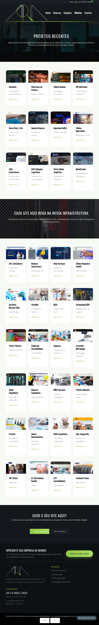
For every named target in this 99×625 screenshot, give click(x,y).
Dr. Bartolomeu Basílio (37, 479)
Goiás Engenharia (13, 391)
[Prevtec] (16, 423)
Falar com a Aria (79, 553)
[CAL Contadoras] (16, 253)
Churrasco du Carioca (36, 88)
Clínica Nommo (60, 86)
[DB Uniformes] (83, 76)
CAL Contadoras (15, 263)
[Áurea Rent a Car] (16, 117)
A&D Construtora (14, 170)
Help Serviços (59, 263)
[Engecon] (61, 335)
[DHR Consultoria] (61, 423)
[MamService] (83, 159)
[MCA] (61, 294)
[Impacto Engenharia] (38, 379)
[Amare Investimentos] (38, 423)
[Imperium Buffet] (61, 117)
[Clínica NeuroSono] (83, 117)
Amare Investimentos (37, 435)
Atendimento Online (88, 618)
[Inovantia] (16, 76)
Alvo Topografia (82, 434)
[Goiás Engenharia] (16, 379)
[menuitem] (48, 13)
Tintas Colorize (15, 345)
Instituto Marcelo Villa (14, 306)
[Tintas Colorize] (16, 335)
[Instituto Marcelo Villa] (16, 294)
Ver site (13, 99)
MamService (81, 169)
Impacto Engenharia (35, 391)
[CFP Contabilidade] (61, 468)
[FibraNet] (38, 294)
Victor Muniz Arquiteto (59, 170)
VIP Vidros (13, 478)
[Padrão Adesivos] (83, 379)
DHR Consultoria (60, 434)
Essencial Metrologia (80, 347)
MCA (55, 304)
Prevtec (12, 434)
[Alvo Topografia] (83, 423)
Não (55, 620)
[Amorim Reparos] (38, 117)
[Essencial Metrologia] (83, 335)
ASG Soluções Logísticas (37, 170)
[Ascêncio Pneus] (83, 468)
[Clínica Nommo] (61, 76)
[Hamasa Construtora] (38, 253)
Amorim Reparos (38, 128)
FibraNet (35, 304)
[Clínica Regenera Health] (83, 253)
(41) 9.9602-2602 (84, 2)
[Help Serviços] (61, 253)
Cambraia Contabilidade (37, 347)
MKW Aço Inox (59, 389)
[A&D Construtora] (16, 159)
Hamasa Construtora (36, 265)
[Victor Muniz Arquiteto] (61, 159)
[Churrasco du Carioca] (38, 76)
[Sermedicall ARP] (83, 294)
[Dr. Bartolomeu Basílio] (38, 468)
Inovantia (12, 86)
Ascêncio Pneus (82, 478)
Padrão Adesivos (83, 389)
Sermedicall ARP (83, 304)
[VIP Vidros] (16, 468)
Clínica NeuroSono (80, 129)
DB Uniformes (81, 86)
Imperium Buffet (60, 128)
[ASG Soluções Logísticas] (38, 159)
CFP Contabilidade (59, 479)
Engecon (57, 345)
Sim (44, 620)
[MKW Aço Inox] (61, 379)
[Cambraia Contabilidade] (38, 335)
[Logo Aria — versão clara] (27, 13)
